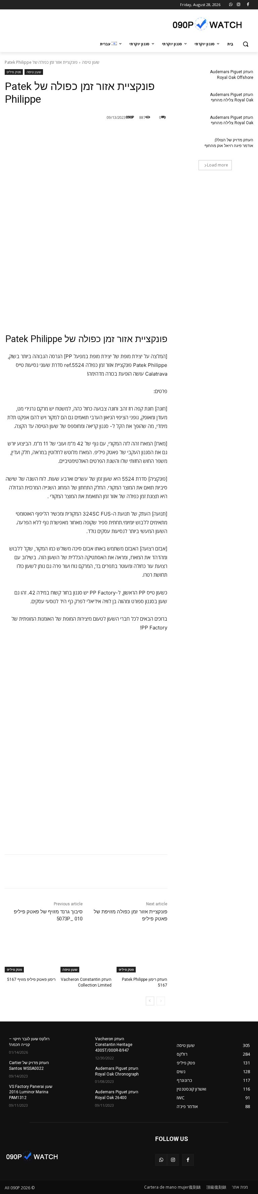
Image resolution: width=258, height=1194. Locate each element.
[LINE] (119, 134)
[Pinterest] (72, 134)
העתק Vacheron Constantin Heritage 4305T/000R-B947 (113, 1045)
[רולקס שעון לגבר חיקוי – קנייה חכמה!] (69, 1044)
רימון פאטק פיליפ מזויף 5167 (31, 979)
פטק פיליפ (14, 71)
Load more (217, 165)
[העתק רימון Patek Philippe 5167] (142, 954)
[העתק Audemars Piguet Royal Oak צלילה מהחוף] (188, 100)
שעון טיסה (90, 62)
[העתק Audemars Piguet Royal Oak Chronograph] (155, 1074)
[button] (245, 44)
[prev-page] (161, 1001)
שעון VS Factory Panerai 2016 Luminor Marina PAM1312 (30, 1092)
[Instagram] (238, 5)
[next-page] (150, 1001)
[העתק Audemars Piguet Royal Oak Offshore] (188, 77)
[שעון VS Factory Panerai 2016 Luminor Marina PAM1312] (69, 1092)
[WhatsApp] (231, 5)
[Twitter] (88, 134)
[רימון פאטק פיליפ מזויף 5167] (30, 954)
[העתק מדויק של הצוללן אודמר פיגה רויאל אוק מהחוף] (188, 145)
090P (130, 117)
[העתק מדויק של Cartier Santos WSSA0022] (69, 1068)
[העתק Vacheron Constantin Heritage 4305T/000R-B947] (155, 1044)
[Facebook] (248, 5)
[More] (57, 134)
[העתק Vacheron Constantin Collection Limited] (85, 954)
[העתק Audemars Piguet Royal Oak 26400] (155, 1097)
